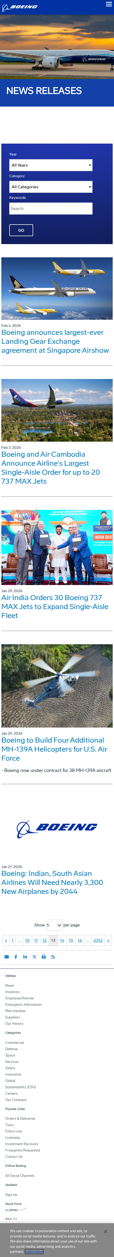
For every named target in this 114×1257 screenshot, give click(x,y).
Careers (11, 1093)
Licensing (12, 1138)
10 (27, 940)
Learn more (34, 1252)
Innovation (13, 1074)
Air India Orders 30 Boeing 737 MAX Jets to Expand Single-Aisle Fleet (54, 606)
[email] (7, 957)
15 (71, 940)
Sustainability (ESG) (20, 1087)
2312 (98, 940)
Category (17, 176)
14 (62, 940)
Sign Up (11, 1195)
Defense (11, 1049)
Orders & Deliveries (20, 1119)
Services (12, 1062)
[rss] (53, 957)
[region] (57, 1240)
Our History (14, 1024)
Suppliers (12, 1017)
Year (13, 154)
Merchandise (15, 1011)
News (9, 986)
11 (36, 940)
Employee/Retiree (19, 998)
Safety (10, 1068)
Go (21, 230)
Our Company (16, 1100)
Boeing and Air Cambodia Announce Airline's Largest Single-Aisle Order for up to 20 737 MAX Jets (50, 468)
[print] (44, 957)
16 (80, 940)
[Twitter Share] (34, 957)
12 (44, 940)
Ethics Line (13, 1131)
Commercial (14, 1043)
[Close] (105, 1231)
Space (10, 1055)
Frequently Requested (22, 1150)
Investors (12, 992)
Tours (9, 1125)
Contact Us (14, 1157)
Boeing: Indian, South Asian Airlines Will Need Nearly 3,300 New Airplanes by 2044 (52, 882)
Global (10, 1081)
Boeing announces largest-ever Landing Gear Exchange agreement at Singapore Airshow (55, 341)
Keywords (17, 197)
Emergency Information (23, 1005)
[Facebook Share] (16, 957)
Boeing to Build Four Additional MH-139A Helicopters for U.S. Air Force (54, 749)
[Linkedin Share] (25, 957)
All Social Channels (19, 1176)
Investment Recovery (21, 1144)
